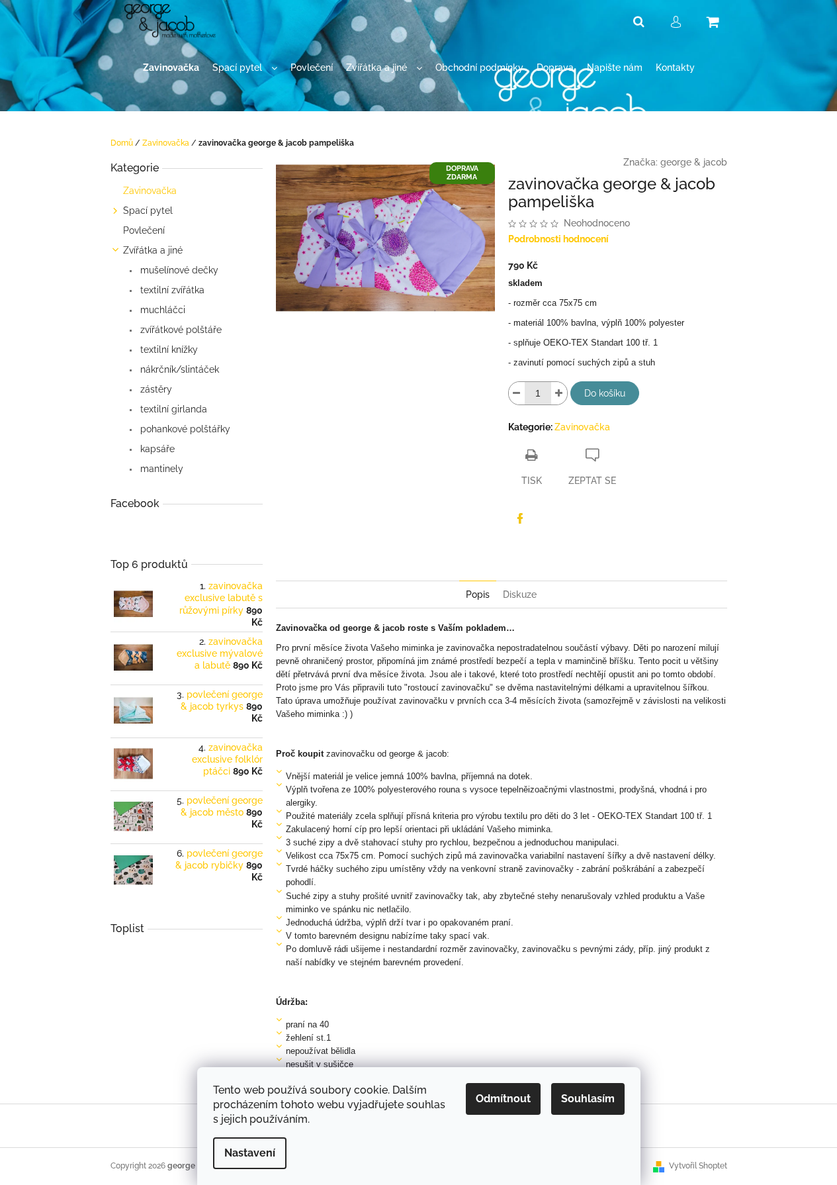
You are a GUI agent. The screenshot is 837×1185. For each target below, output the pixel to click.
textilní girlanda (172, 409)
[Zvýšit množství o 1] (559, 393)
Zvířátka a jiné (153, 250)
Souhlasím (588, 1098)
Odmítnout (503, 1098)
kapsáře (156, 449)
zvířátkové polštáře (180, 329)
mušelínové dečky (178, 270)
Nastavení (249, 1153)
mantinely (160, 468)
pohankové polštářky (184, 429)
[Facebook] (520, 518)
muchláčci (161, 310)
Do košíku (604, 393)
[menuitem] (171, 68)
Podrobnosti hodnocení (558, 239)
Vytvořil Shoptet (698, 1165)
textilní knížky (168, 349)
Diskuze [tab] (520, 594)
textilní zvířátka (171, 290)
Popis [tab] (478, 594)
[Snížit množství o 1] (517, 393)
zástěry (155, 389)
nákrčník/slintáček (178, 369)
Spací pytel (148, 210)
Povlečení (144, 230)
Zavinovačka (150, 190)
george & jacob (693, 162)
